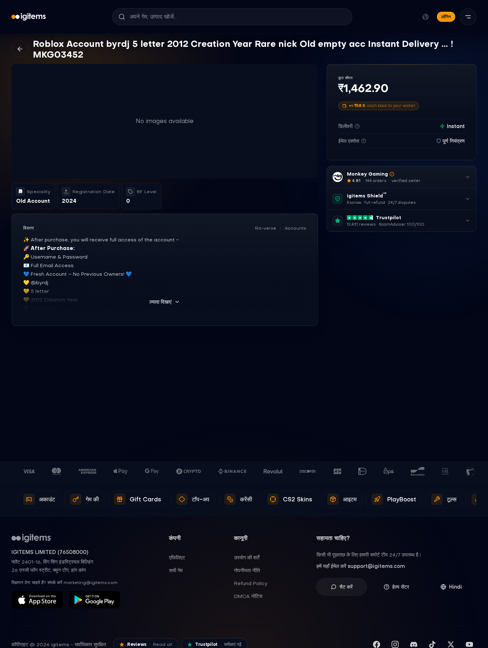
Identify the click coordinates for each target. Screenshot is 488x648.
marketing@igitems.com (91, 582)
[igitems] (29, 16)
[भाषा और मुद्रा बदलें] (425, 17)
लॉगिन (446, 17)
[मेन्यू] (468, 16)
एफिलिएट (177, 557)
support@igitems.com (376, 566)
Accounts (295, 228)
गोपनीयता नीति (247, 570)
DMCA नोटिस (248, 596)
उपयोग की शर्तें (246, 557)
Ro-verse (265, 228)
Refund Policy (251, 583)
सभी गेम (176, 570)
